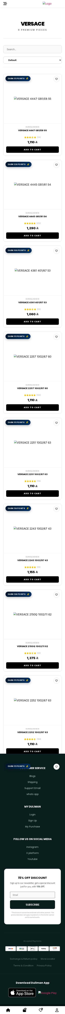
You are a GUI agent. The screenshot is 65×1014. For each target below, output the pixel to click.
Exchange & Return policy (23, 958)
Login (33, 814)
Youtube (33, 859)
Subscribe (32, 904)
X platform (32, 853)
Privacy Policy (44, 965)
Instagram (32, 847)
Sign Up (32, 820)
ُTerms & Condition (24, 965)
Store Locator (48, 958)
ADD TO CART (32, 149)
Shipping (33, 782)
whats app (32, 794)
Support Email (32, 788)
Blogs (33, 776)
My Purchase (32, 826)
